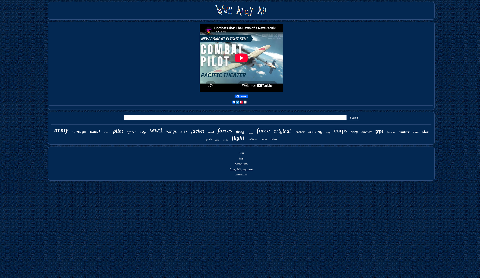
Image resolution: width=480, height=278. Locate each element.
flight (238, 137)
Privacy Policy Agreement (241, 169)
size (425, 131)
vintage (79, 131)
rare (416, 132)
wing (328, 132)
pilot (118, 131)
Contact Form (241, 163)
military (404, 132)
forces (225, 130)
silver (107, 132)
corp (354, 132)
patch (209, 139)
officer (131, 132)
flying (240, 132)
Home (241, 152)
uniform (252, 139)
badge (143, 132)
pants (264, 139)
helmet (274, 139)
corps (340, 130)
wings (171, 131)
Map (241, 158)
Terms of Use (241, 174)
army (61, 130)
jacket (197, 131)
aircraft (367, 132)
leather (300, 132)
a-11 (184, 131)
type (379, 131)
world (225, 140)
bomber (391, 132)
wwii (156, 130)
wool (211, 132)
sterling (315, 131)
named (250, 133)
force (263, 130)
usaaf (95, 131)
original (282, 131)
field (217, 140)
